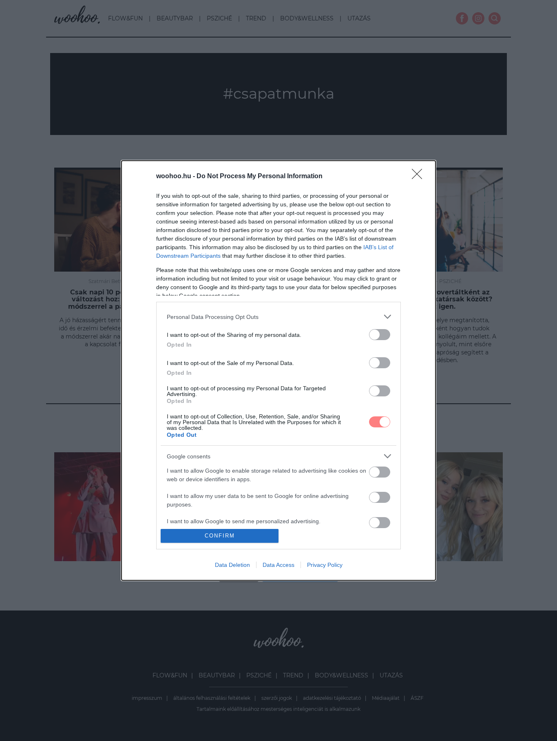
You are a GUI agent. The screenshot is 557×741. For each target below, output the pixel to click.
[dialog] (278, 370)
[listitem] (278, 316)
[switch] (379, 334)
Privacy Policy (325, 565)
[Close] (419, 176)
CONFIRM (220, 536)
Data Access (278, 565)
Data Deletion (232, 565)
